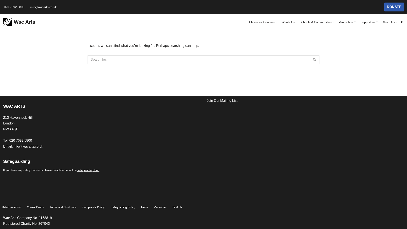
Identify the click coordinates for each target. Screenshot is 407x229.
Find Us (177, 207)
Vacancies (160, 207)
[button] (276, 22)
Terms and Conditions (63, 207)
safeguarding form (88, 170)
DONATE (394, 7)
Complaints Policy (93, 207)
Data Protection (11, 207)
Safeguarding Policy (123, 207)
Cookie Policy (35, 207)
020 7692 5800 (14, 7)
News (144, 207)
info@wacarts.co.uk (43, 7)
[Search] (314, 59)
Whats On (288, 22)
